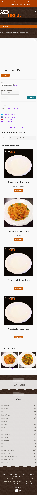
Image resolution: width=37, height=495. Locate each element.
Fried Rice (6, 415)
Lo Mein (6, 418)
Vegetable (6, 434)
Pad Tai (5, 447)
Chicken (5, 421)
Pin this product (9, 119)
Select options (18, 190)
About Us (30, 479)
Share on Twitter (9, 114)
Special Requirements (8, 90)
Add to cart (31, 97)
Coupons (14, 479)
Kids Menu (6, 463)
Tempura (6, 441)
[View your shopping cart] (35, 11)
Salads (5, 409)
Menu (8, 479)
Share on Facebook (10, 117)
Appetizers (6, 405)
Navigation (5, 27)
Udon (5, 444)
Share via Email (9, 121)
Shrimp (5, 428)
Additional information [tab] (17, 127)
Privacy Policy (28, 481)
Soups (5, 412)
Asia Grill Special (8, 450)
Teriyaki (5, 437)
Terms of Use (17, 481)
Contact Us (7, 481)
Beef (4, 425)
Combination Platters (12, 32)
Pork (4, 431)
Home (3, 32)
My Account (22, 479)
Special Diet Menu (9, 453)
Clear (15, 85)
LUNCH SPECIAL (8, 460)
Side (2, 83)
